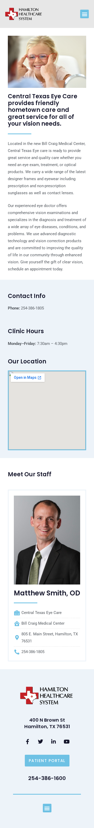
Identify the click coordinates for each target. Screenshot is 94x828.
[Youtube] (66, 741)
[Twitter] (40, 741)
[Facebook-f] (27, 741)
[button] (84, 14)
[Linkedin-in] (53, 741)
